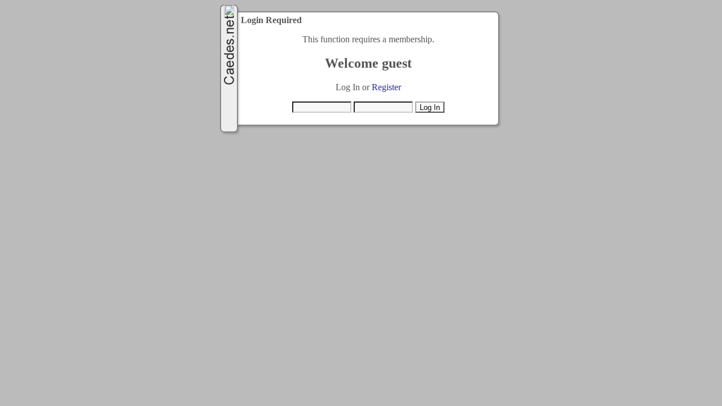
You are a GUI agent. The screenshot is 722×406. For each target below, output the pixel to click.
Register (386, 87)
